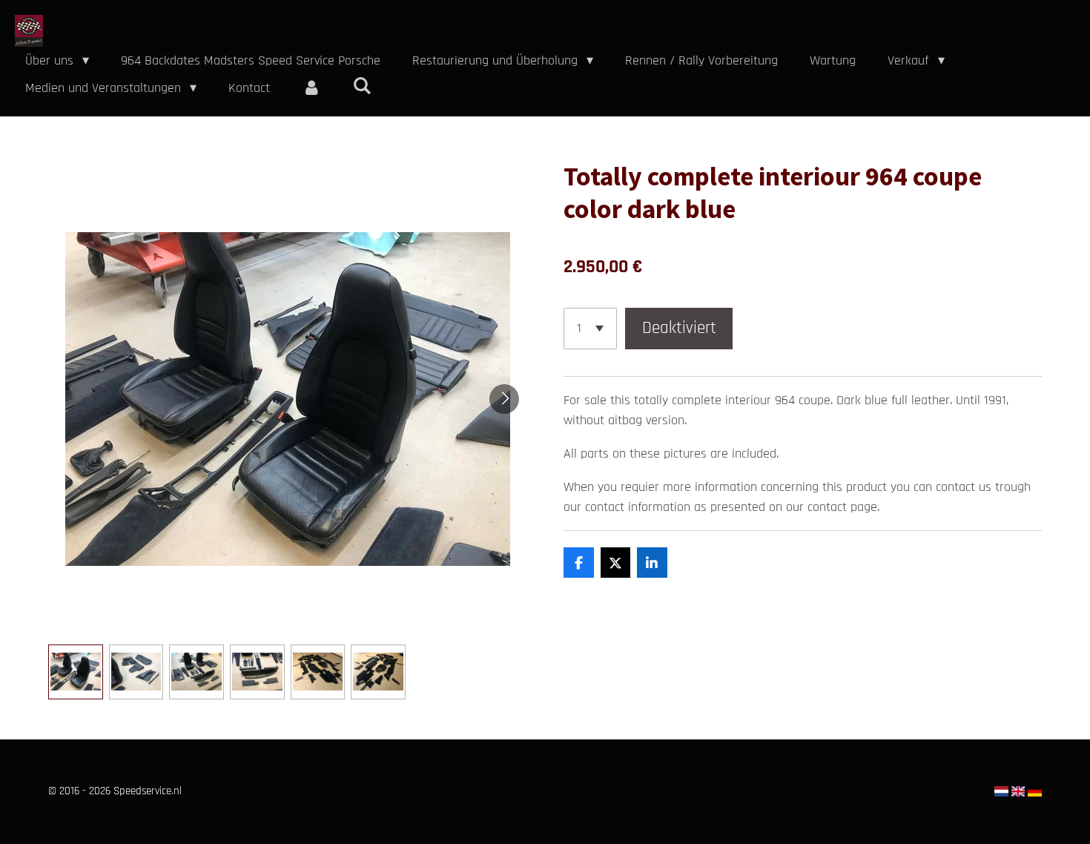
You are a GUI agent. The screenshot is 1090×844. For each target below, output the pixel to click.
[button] (75, 671)
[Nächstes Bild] (504, 399)
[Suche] (361, 86)
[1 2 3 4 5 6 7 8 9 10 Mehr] (590, 328)
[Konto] (311, 88)
